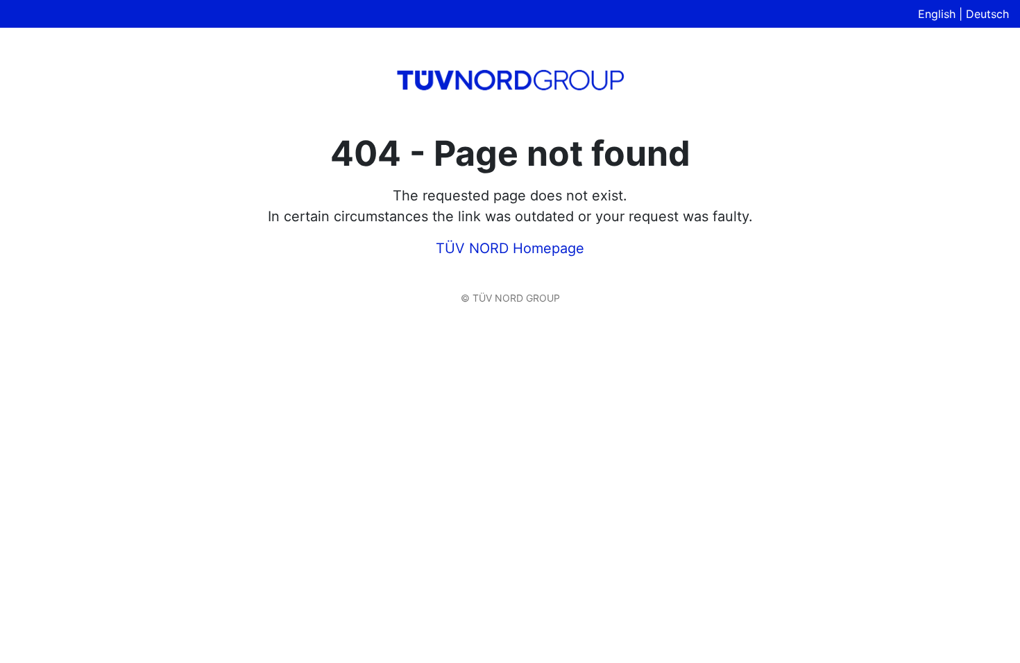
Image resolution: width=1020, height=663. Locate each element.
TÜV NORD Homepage (510, 248)
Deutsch (987, 14)
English (936, 14)
